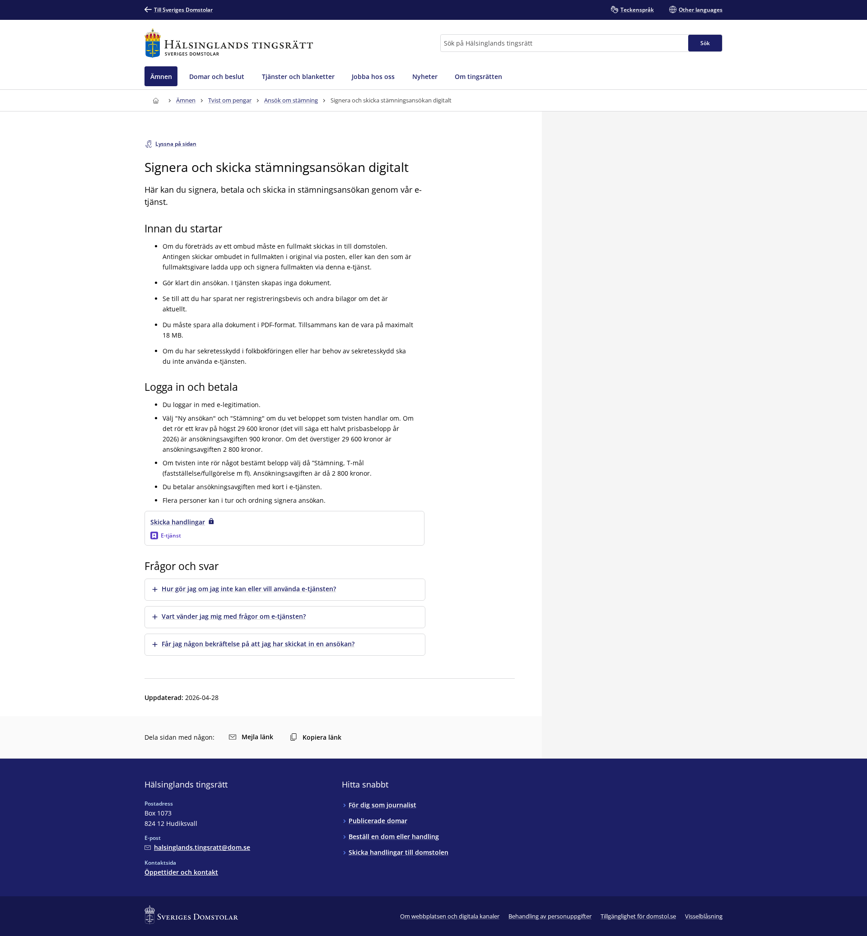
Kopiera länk (322, 737)
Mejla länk (257, 736)
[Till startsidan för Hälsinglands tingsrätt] (228, 43)
